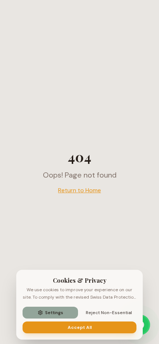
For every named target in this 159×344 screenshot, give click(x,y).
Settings (54, 313)
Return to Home (79, 190)
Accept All (80, 327)
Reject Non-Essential (109, 313)
